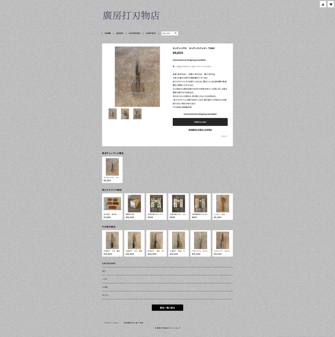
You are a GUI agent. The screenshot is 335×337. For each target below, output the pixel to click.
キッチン (105, 295)
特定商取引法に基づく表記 (133, 323)
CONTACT (151, 33)
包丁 (104, 271)
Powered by (164, 332)
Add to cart (200, 122)
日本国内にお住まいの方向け (200, 130)
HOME (108, 33)
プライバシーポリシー (112, 323)
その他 (105, 287)
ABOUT (120, 33)
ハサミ (104, 279)
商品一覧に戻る (167, 307)
